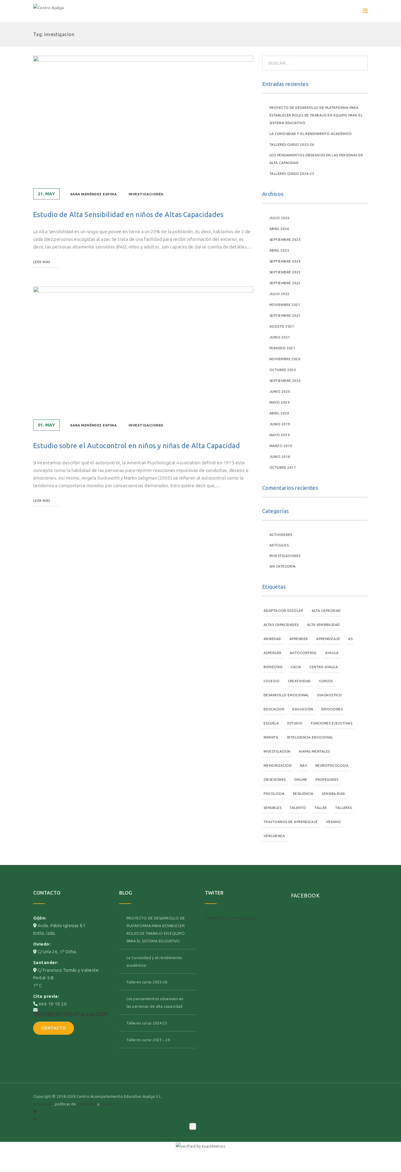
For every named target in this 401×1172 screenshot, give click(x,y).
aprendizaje (328, 639)
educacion (274, 709)
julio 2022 (279, 294)
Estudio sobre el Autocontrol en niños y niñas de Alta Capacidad (136, 445)
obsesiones (275, 779)
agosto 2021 (281, 326)
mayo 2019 (279, 435)
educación (302, 709)
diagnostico (329, 695)
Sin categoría (282, 566)
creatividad (299, 681)
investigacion (277, 751)
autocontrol (303, 653)
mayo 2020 (279, 402)
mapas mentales (314, 751)
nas (303, 765)
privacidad (86, 1104)
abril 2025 (279, 250)
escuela (271, 723)
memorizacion (278, 765)
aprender (298, 639)
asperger (273, 653)
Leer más (41, 262)
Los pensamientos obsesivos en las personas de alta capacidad (316, 159)
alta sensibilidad (323, 624)
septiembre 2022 (285, 283)
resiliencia (303, 793)
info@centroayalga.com (70, 1014)
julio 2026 (279, 218)
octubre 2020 (282, 370)
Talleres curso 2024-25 (291, 173)
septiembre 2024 (285, 261)
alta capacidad (326, 610)
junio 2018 (279, 456)
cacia (296, 667)
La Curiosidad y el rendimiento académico (310, 134)
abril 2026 (279, 229)
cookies (107, 1104)
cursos (326, 681)
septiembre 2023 (285, 272)
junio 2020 (279, 391)
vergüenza (274, 836)
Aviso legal (43, 1104)
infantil (271, 737)
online (300, 779)
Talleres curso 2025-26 (291, 144)
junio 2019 (279, 424)
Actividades (280, 534)
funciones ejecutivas (331, 723)
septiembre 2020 (285, 380)
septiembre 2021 (285, 315)
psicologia (274, 793)
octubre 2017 (282, 467)
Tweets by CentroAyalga (230, 917)
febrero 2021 (282, 348)
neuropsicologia (332, 765)
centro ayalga (323, 667)
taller (320, 807)
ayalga (331, 653)
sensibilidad (333, 793)
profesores (327, 779)
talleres (343, 807)
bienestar (273, 667)
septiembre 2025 (285, 239)
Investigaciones (146, 194)
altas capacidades (281, 624)
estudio (295, 723)
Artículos (279, 545)
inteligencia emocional (310, 737)
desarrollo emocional (286, 695)
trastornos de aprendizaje (291, 822)
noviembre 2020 (284, 359)
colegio (271, 681)
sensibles (273, 807)
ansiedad (272, 639)
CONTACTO (53, 1028)
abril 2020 (279, 413)
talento (298, 807)
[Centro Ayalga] (48, 11)
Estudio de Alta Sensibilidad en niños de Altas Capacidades (128, 214)
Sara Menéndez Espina (93, 194)
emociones (332, 709)
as (350, 639)
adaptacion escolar (283, 610)
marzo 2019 (280, 446)
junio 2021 (279, 337)
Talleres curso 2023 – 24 (148, 1040)
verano (333, 822)
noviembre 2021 (284, 304)
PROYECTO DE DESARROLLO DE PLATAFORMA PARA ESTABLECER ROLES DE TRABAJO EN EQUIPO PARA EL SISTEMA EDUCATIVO (316, 115)
